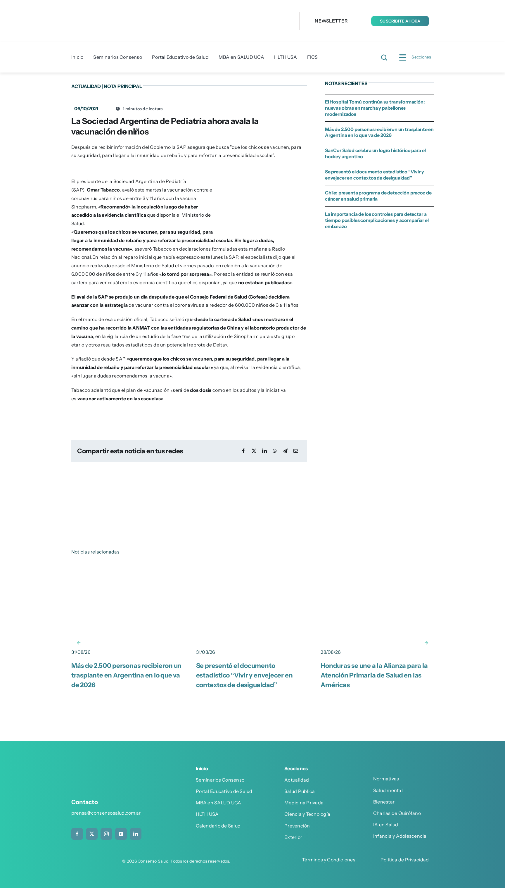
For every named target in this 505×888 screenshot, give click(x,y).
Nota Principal (123, 86)
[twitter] (92, 834)
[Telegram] (285, 451)
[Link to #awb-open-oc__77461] (402, 57)
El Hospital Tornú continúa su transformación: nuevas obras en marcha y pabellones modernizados (375, 108)
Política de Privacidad (405, 860)
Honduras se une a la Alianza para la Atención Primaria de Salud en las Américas (374, 675)
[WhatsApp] (275, 451)
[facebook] (77, 834)
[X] (254, 451)
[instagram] (106, 834)
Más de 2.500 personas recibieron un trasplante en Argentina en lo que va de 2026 (379, 132)
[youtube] (121, 834)
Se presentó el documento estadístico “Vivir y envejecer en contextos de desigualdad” (374, 175)
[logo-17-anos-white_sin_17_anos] (113, 770)
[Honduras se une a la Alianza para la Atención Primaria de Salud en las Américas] (377, 567)
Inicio (202, 768)
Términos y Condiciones (328, 860)
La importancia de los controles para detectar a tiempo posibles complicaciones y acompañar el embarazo (377, 220)
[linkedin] (135, 834)
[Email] (295, 451)
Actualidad (86, 86)
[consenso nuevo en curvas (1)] (173, 8)
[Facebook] (243, 451)
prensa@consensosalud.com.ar (106, 813)
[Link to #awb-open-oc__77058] (384, 57)
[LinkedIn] (264, 451)
